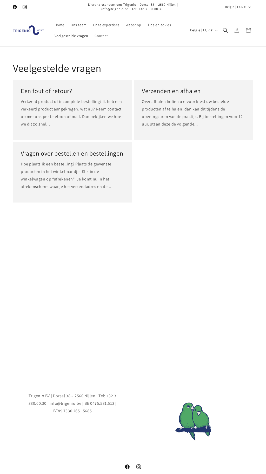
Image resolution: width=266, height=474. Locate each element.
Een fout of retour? (46, 91)
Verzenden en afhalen (171, 91)
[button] (225, 30)
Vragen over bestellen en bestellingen (72, 153)
